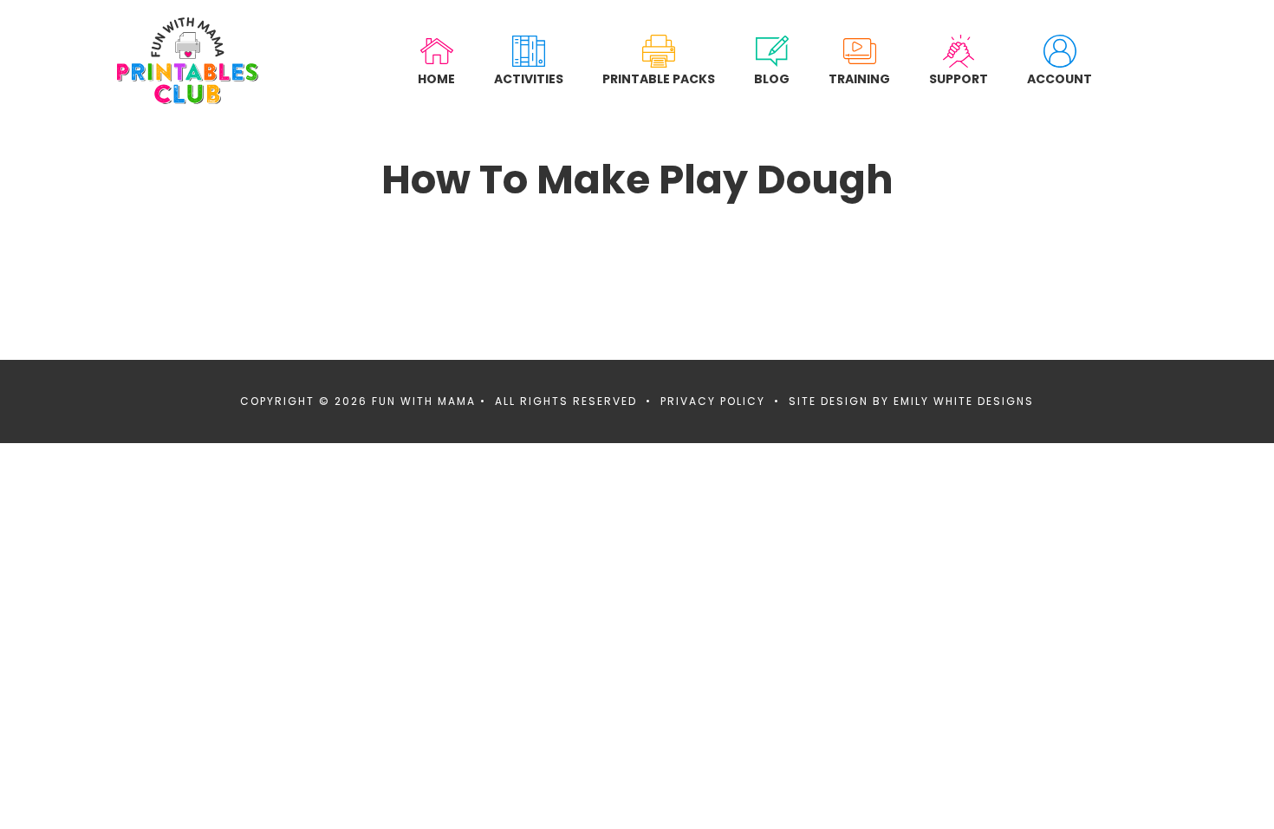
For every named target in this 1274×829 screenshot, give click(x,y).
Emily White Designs (964, 401)
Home (436, 78)
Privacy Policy (712, 401)
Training (859, 78)
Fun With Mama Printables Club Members (187, 60)
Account (1059, 78)
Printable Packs (658, 78)
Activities (528, 78)
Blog (772, 78)
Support (958, 78)
